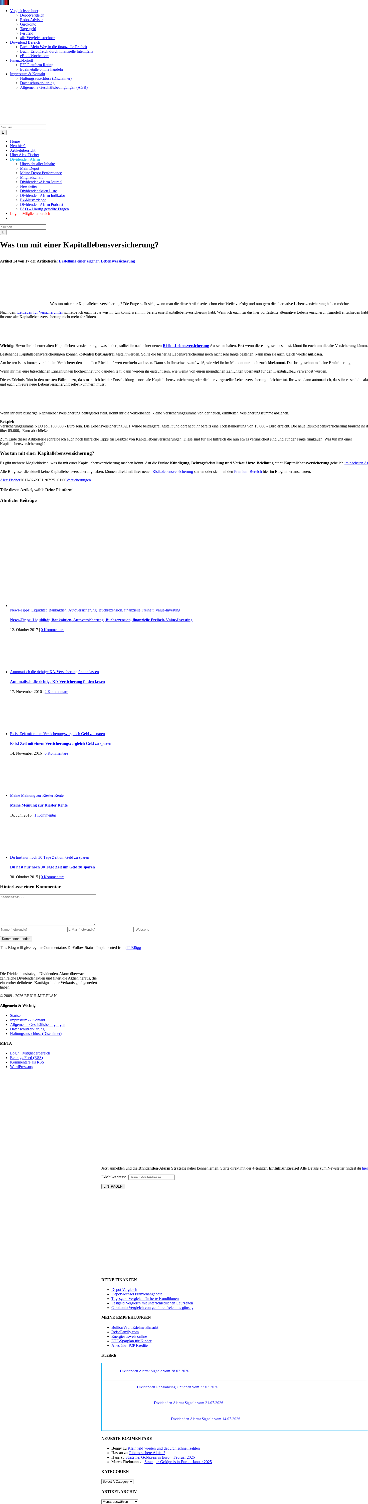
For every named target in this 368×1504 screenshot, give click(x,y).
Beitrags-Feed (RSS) (26, 1057)
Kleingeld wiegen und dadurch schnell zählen (164, 1448)
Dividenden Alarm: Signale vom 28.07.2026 (154, 1371)
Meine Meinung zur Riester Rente (37, 795)
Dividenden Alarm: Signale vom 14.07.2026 (205, 1419)
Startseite (17, 1015)
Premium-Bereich (248, 471)
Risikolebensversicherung (172, 471)
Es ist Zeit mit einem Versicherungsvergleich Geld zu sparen (57, 734)
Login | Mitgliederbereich (30, 1053)
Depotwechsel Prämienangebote (136, 1294)
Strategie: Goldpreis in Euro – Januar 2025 (178, 1462)
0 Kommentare (52, 630)
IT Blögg (133, 947)
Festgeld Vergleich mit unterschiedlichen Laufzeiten (152, 1303)
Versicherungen (78, 480)
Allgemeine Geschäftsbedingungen (37, 1024)
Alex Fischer (10, 480)
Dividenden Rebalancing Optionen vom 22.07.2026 (177, 1387)
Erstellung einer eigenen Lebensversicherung (97, 261)
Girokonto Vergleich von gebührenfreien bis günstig (152, 1307)
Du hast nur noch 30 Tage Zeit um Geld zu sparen (49, 857)
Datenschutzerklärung (27, 1029)
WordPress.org (21, 1067)
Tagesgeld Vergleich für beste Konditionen (145, 1298)
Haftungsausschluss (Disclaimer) (36, 1033)
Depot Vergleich (124, 1289)
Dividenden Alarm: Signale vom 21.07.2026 (188, 1403)
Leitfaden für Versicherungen (40, 312)
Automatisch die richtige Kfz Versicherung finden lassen (54, 672)
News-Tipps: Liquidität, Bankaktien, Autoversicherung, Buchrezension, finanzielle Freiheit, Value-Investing (95, 610)
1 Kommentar (45, 815)
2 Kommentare (56, 691)
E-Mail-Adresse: (114, 1177)
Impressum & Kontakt (27, 1020)
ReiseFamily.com (125, 1332)
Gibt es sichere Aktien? (147, 1453)
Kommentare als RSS (27, 1062)
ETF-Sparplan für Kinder (131, 1341)
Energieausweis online (129, 1336)
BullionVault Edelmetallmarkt (134, 1327)
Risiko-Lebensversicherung (186, 345)
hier (365, 1168)
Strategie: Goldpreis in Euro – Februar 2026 (160, 1457)
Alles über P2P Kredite (129, 1345)
